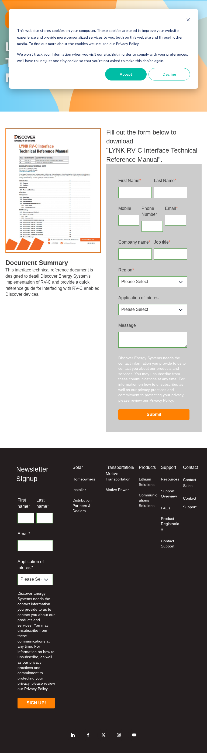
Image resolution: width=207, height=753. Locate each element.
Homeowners (84, 479)
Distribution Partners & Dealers (82, 505)
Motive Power (117, 490)
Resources (170, 479)
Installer (79, 490)
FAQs (165, 508)
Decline (169, 74)
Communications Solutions (148, 500)
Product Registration (170, 523)
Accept (126, 74)
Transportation (118, 479)
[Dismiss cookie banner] (188, 20)
